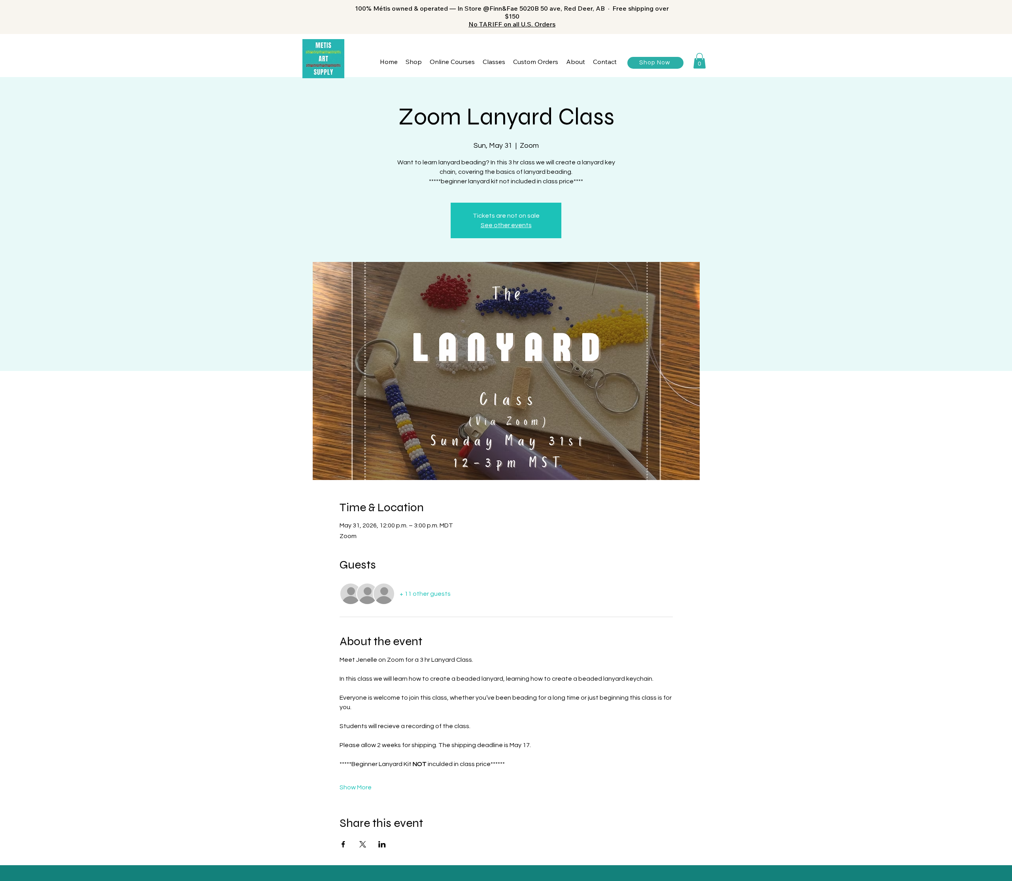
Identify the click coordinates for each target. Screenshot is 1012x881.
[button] (414, 62)
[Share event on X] (362, 844)
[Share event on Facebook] (343, 844)
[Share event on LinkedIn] (382, 844)
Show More (356, 787)
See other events (506, 225)
